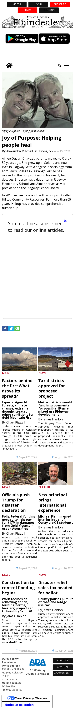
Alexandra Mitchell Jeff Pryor (26, 151)
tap (66, 65)
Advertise (62, 667)
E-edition (49, 10)
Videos (17, 4)
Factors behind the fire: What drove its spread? (17, 388)
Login (38, 4)
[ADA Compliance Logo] (37, 666)
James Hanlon (53, 419)
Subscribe (60, 4)
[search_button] (60, 65)
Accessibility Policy (63, 673)
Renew (27, 10)
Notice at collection (19, 705)
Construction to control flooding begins (18, 588)
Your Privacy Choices (31, 698)
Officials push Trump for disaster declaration (16, 502)
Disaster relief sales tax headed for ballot (55, 588)
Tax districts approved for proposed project (51, 388)
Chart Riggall (15, 422)
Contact (62, 660)
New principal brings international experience (52, 502)
